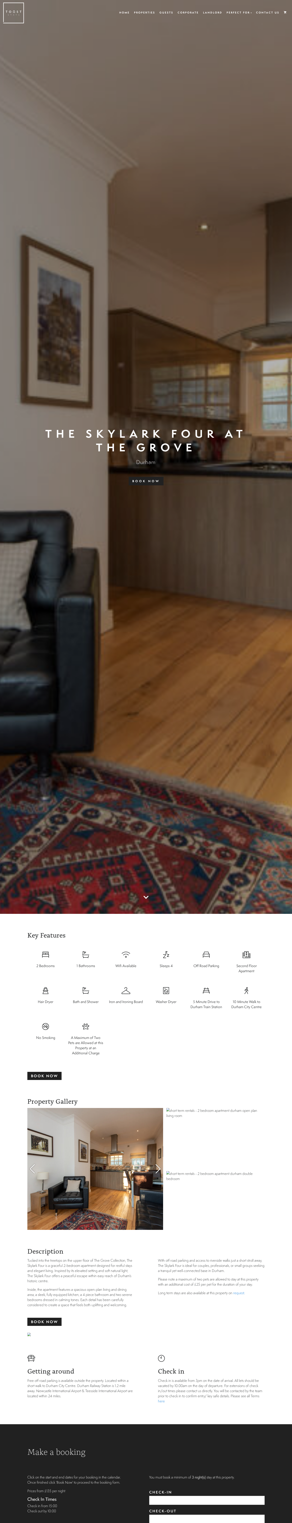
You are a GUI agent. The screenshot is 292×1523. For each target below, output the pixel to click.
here (161, 1401)
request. (239, 1292)
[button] (158, 1169)
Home (124, 12)
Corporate (188, 12)
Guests (166, 12)
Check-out (163, 1510)
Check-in (160, 1492)
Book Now (146, 481)
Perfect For (238, 12)
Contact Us (267, 12)
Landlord (212, 12)
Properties (144, 12)
